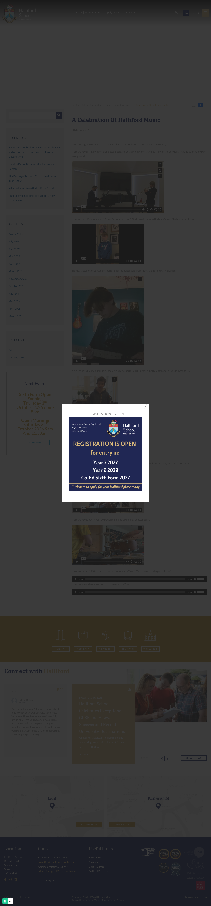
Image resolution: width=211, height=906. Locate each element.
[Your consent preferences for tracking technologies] (10, 901)
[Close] (145, 407)
